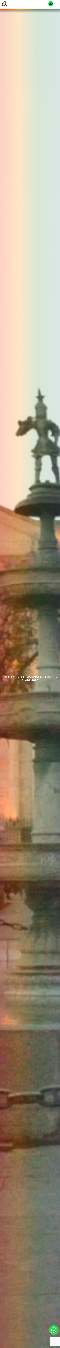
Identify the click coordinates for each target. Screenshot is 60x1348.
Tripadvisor (50, 3)
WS (54, 1330)
